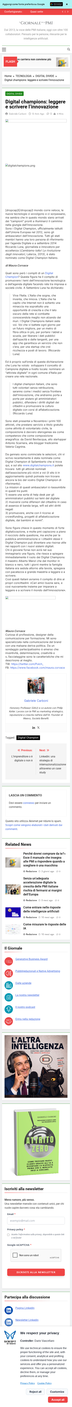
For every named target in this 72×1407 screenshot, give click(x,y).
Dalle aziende (23, 983)
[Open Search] (68, 49)
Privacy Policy (27, 1383)
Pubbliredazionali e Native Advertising (37, 971)
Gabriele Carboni (17, 113)
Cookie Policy (44, 1383)
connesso (28, 802)
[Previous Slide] (62, 11)
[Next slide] (67, 11)
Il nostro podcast (25, 1007)
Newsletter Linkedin (27, 1320)
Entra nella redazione (27, 1019)
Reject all (35, 1391)
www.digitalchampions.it (38, 465)
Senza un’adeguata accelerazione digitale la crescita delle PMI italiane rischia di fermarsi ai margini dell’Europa (42, 886)
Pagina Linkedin (24, 1308)
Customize (57, 1391)
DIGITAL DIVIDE (14, 93)
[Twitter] (38, 727)
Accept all (57, 1399)
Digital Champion (28, 737)
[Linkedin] (33, 727)
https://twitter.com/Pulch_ (27, 664)
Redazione (31, 871)
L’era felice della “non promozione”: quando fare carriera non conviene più (33, 11)
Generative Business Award (31, 959)
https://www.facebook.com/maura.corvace (37, 667)
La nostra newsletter (27, 995)
